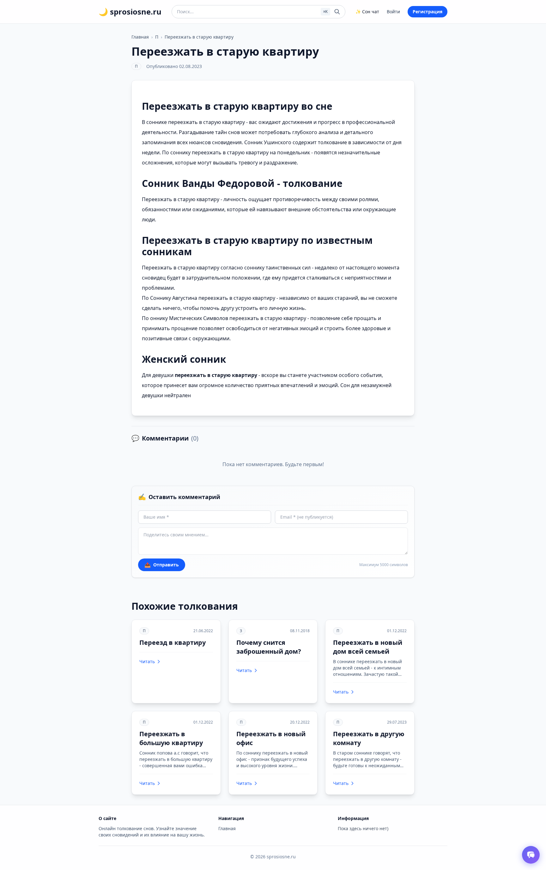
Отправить (161, 564)
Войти (393, 12)
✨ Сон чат (367, 12)
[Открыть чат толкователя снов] (531, 855)
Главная (140, 37)
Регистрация (427, 12)
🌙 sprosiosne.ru (130, 12)
